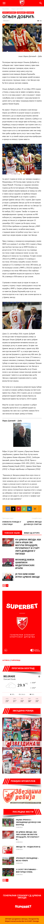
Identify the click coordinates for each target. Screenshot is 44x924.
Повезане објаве (12, 533)
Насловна (5, 9)
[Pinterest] (18, 508)
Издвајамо (21, 12)
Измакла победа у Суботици (11, 523)
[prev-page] (3, 585)
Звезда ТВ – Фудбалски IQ (28, 847)
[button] (4, 3)
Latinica (5, 660)
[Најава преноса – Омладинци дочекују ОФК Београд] (8, 822)
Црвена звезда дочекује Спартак (33, 523)
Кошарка (30, 12)
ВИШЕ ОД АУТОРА (32, 533)
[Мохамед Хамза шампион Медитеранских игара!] (8, 562)
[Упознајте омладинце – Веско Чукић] (8, 861)
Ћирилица (15, 660)
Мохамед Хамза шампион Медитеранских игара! (24, 564)
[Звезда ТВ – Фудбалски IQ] (8, 849)
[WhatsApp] (24, 508)
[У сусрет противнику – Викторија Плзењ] (8, 872)
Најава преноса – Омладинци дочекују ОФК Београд (28, 822)
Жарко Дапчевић (17, 9)
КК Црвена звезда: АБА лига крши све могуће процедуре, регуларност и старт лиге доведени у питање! (28, 546)
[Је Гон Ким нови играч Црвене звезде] (8, 577)
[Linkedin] (29, 508)
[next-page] (7, 585)
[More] (35, 508)
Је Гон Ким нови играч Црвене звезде (27, 575)
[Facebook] (8, 508)
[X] (13, 508)
